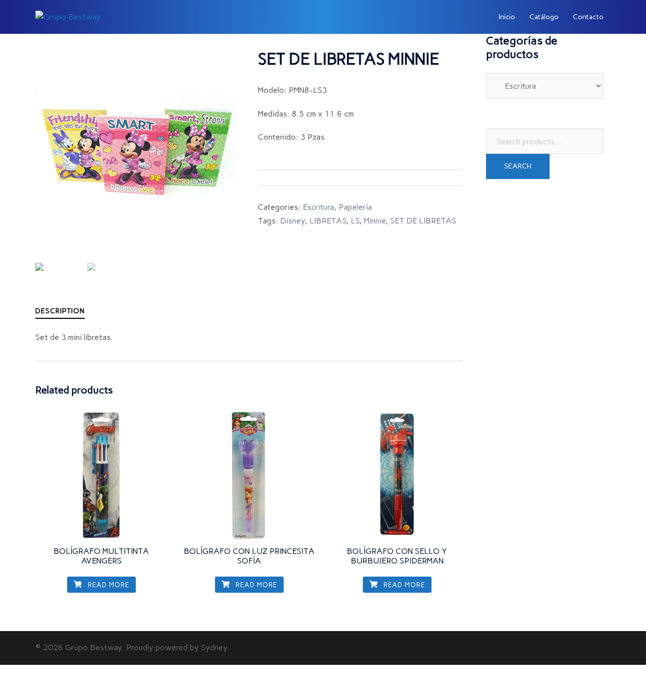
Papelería (355, 207)
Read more (107, 585)
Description (60, 311)
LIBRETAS (327, 220)
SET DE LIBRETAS (423, 220)
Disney (292, 220)
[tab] (60, 311)
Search (517, 166)
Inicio (507, 17)
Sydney (214, 647)
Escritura (318, 207)
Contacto (588, 17)
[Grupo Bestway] (67, 16)
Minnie (375, 220)
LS (355, 220)
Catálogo (544, 17)
